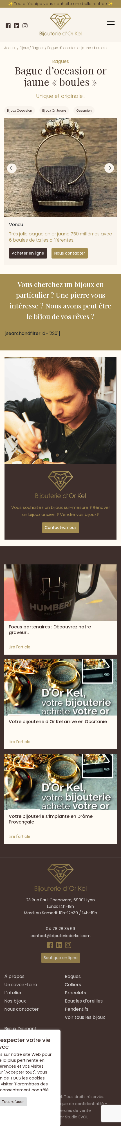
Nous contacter (69, 253)
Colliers (73, 984)
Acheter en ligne (28, 253)
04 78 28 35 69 (60, 928)
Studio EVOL (76, 1117)
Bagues (38, 47)
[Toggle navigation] (111, 24)
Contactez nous (61, 527)
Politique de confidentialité (77, 1104)
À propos (14, 976)
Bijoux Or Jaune (54, 110)
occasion (84, 110)
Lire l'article (19, 647)
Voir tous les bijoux (85, 1017)
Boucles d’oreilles (84, 1001)
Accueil (10, 47)
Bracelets (75, 993)
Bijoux (24, 47)
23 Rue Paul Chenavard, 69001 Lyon (60, 900)
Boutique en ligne (61, 958)
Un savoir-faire (20, 984)
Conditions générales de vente (60, 1110)
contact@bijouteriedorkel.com (60, 936)
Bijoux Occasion (19, 110)
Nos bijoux (15, 1001)
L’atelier (13, 993)
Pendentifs (76, 1009)
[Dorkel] (60, 25)
